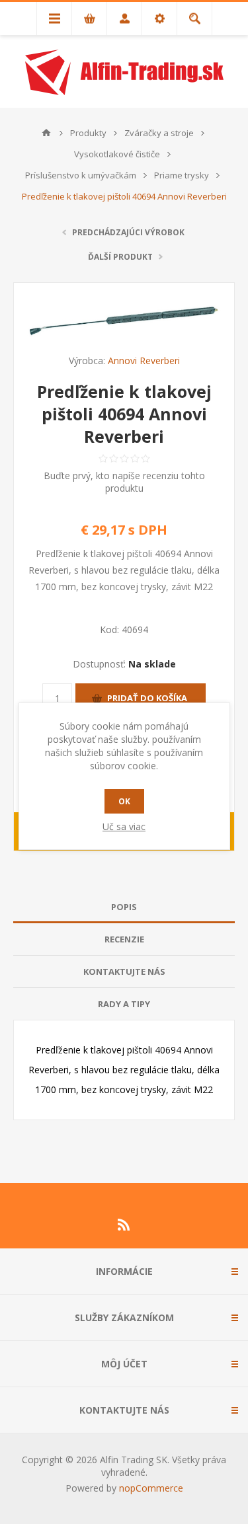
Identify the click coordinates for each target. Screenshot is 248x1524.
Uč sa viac (124, 826)
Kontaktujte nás (124, 971)
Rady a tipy (124, 1004)
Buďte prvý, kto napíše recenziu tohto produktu (124, 481)
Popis (124, 907)
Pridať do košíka (147, 698)
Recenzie (124, 939)
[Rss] (124, 1224)
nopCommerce (151, 1488)
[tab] (124, 907)
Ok (124, 801)
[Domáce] (46, 132)
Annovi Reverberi (144, 360)
